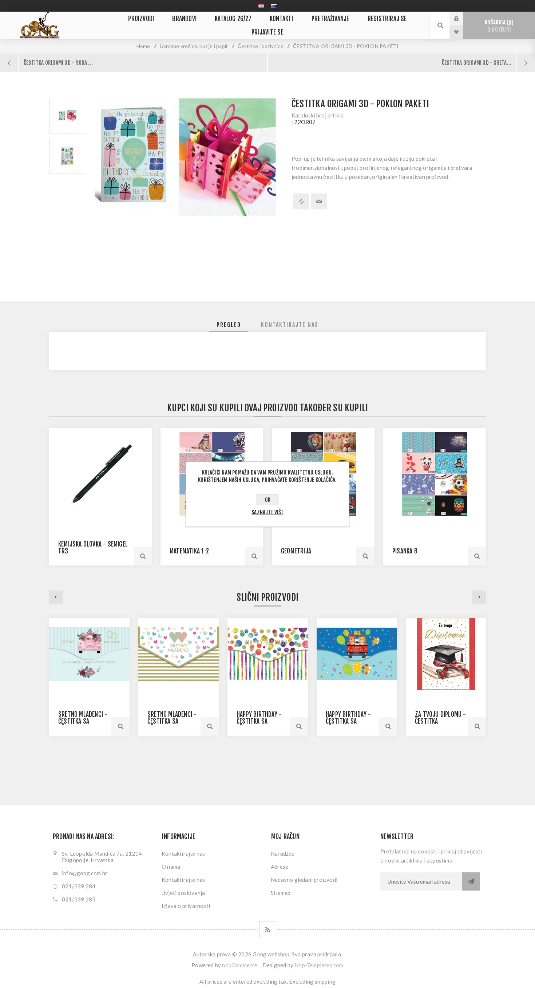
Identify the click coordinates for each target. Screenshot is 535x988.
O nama (171, 866)
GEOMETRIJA (296, 551)
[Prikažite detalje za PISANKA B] (434, 474)
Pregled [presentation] (229, 324)
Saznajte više (267, 512)
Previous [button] (56, 597)
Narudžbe (283, 853)
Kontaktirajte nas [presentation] (289, 324)
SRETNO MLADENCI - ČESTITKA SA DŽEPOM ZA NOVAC (82, 721)
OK (267, 500)
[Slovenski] (274, 6)
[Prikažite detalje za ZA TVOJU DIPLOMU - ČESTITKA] (446, 654)
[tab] (228, 324)
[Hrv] (261, 6)
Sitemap (280, 892)
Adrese (279, 866)
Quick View (120, 726)
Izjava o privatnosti (186, 906)
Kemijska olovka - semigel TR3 (93, 547)
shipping (325, 981)
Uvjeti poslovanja (183, 892)
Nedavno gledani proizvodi (304, 879)
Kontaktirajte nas (183, 853)
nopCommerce (239, 965)
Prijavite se (461, 18)
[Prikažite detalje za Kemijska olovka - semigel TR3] (100, 474)
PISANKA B (404, 551)
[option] (67, 116)
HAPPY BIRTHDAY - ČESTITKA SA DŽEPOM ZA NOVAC (259, 721)
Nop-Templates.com (318, 965)
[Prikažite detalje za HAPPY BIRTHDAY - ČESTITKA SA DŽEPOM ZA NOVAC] (267, 654)
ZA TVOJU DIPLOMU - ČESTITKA (440, 718)
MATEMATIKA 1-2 (189, 551)
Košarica (498, 26)
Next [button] (479, 597)
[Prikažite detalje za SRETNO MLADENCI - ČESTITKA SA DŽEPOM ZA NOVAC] (89, 654)
